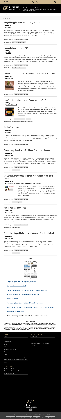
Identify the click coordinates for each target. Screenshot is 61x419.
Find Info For (7, 2)
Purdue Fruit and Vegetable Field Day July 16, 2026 (15, 359)
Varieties (30, 121)
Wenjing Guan (9, 155)
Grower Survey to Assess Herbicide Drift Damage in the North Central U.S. (28, 177)
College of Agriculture (36, 2)
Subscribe (6, 346)
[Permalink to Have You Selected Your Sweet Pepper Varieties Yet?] (9, 111)
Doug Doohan (19, 183)
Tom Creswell (9, 78)
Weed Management (17, 202)
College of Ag (33, 336)
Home (5, 336)
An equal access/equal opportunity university (24, 416)
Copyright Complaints (36, 416)
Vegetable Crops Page (9, 368)
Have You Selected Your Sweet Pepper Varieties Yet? (25, 99)
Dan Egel (8, 27)
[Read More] (34, 35)
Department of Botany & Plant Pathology (39, 343)
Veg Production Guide (9, 373)
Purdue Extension (48, 2)
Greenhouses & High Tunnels (19, 121)
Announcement (16, 170)
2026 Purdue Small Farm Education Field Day (14, 357)
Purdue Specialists (11, 127)
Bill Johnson (37, 183)
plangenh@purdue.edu (43, 417)
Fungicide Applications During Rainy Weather (22, 22)
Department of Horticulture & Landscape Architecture (39, 339)
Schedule (6, 344)
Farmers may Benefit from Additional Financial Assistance (27, 150)
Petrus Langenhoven (11, 105)
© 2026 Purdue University (10, 416)
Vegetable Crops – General (21, 39)
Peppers (29, 119)
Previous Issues (7, 341)
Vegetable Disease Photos (10, 349)
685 (30, 258)
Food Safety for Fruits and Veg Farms (12, 371)
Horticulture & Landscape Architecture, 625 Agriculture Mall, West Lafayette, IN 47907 (35, 414)
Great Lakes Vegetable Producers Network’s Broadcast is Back (29, 233)
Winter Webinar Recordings (15, 207)
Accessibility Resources (52, 417)
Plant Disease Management (19, 42)
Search (5, 362)
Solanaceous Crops (19, 119)
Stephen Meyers (27, 183)
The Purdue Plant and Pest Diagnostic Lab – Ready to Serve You (29, 73)
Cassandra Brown (10, 183)
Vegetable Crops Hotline (50, 416)
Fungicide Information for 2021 (16, 47)
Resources (6, 352)
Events (5, 354)
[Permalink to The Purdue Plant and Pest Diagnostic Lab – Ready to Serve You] (9, 85)
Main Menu (9, 15)
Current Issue (7, 339)
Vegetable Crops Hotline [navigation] (32, 8)
